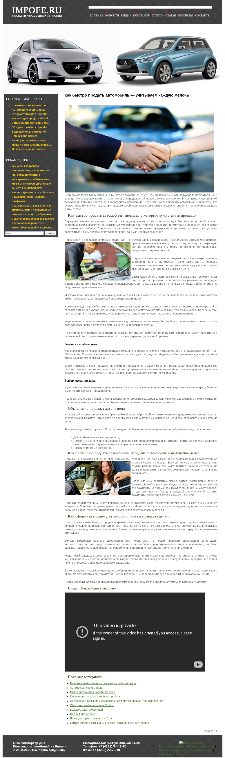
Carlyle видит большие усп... (30, 122)
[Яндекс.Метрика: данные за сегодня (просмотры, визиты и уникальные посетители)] (191, 742)
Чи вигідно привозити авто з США (91, 718)
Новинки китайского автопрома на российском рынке (103, 683)
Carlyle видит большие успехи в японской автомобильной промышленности (117, 700)
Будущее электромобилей (29, 131)
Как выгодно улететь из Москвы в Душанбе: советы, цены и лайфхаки (33, 197)
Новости (112, 15)
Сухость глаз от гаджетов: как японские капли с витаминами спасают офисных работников (31, 210)
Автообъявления (201, 750)
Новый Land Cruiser (24, 136)
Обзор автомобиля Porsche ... (31, 114)
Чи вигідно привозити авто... (30, 140)
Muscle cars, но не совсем (28, 149)
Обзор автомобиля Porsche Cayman (92, 692)
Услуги (157, 15)
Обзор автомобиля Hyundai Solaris (92, 705)
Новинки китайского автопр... (30, 105)
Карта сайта (166, 754)
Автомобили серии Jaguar (29, 109)
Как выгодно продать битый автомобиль (95, 696)
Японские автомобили (200, 746)
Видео (126, 15)
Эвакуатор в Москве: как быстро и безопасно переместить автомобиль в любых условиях (33, 223)
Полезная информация (174, 750)
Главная (96, 15)
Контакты (202, 15)
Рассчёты (185, 15)
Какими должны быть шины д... (32, 144)
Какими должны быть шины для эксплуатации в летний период (109, 722)
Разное (181, 754)
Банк (162, 746)
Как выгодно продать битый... (31, 118)
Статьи (170, 15)
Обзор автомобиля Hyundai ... (31, 127)
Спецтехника (175, 746)
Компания (141, 15)
